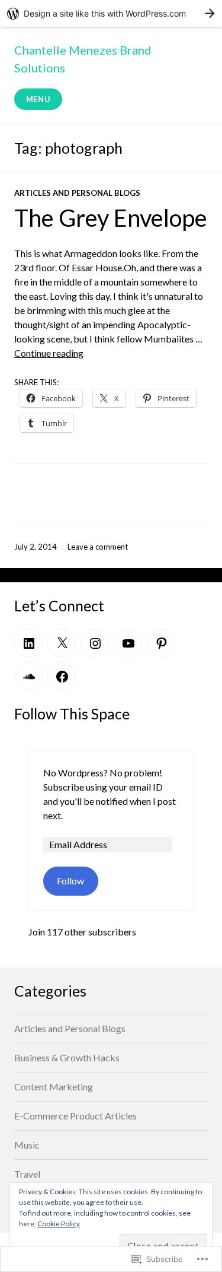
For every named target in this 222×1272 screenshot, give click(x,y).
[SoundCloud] (28, 676)
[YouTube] (128, 643)
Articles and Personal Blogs (77, 193)
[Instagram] (95, 643)
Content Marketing (53, 1086)
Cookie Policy (58, 1223)
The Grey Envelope (110, 218)
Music (27, 1144)
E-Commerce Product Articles (75, 1115)
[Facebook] (61, 676)
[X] (61, 643)
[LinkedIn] (28, 643)
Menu (38, 99)
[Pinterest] (161, 643)
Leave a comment (97, 546)
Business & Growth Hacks (67, 1057)
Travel (27, 1173)
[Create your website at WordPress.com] (111, 13)
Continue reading (48, 353)
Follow (70, 880)
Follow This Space (72, 713)
